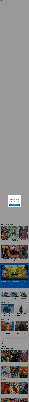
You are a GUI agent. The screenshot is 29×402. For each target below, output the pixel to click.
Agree (14, 204)
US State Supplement (14, 202)
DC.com (13, 198)
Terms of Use (13, 199)
